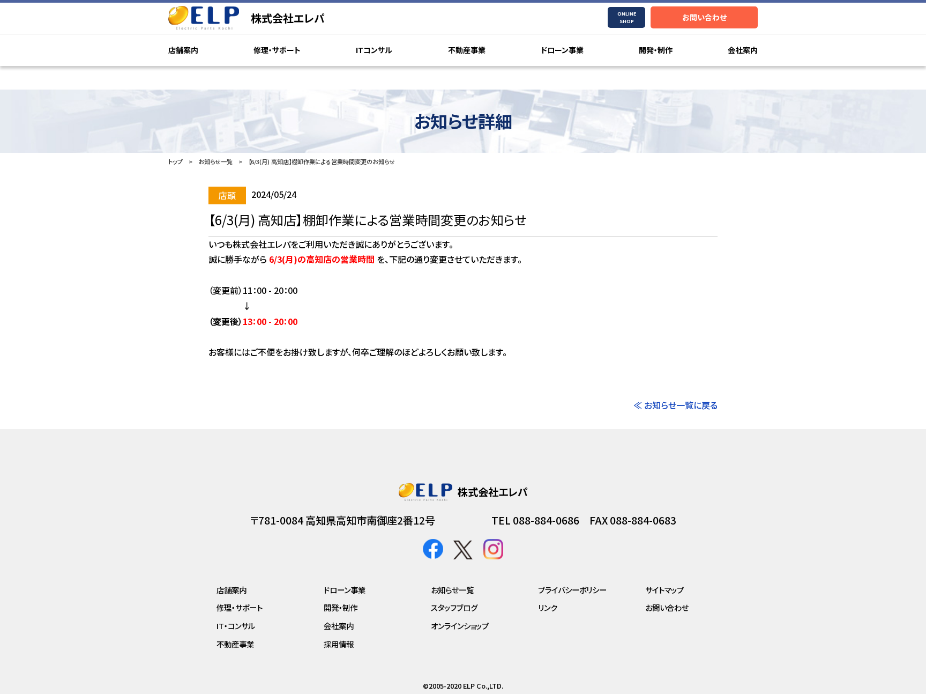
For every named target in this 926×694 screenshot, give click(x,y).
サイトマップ (664, 589)
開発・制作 (656, 50)
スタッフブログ (454, 607)
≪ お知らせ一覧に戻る (675, 404)
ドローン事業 (562, 50)
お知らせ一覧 (215, 161)
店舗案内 (183, 50)
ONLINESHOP (626, 17)
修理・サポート (277, 50)
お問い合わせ (704, 17)
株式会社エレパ (288, 18)
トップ (175, 161)
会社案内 (743, 50)
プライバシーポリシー (572, 589)
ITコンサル (374, 50)
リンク (547, 607)
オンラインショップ (460, 625)
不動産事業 (467, 50)
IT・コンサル (235, 625)
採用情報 (339, 643)
